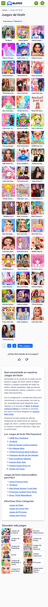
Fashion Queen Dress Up (19, 465)
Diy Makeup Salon (16, 448)
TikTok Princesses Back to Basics (23, 452)
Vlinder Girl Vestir (17, 469)
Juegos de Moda (16, 505)
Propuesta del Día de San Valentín (23, 455)
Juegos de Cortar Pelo (18, 508)
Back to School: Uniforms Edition (23, 445)
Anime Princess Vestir (18, 481)
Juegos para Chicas (17, 515)
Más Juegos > (25, 345)
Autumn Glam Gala (17, 462)
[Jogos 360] (16, 3)
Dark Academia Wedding (20, 458)
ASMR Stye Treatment (18, 438)
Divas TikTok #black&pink (20, 495)
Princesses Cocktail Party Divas (23, 492)
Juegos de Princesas (18, 512)
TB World (13, 441)
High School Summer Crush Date (23, 488)
